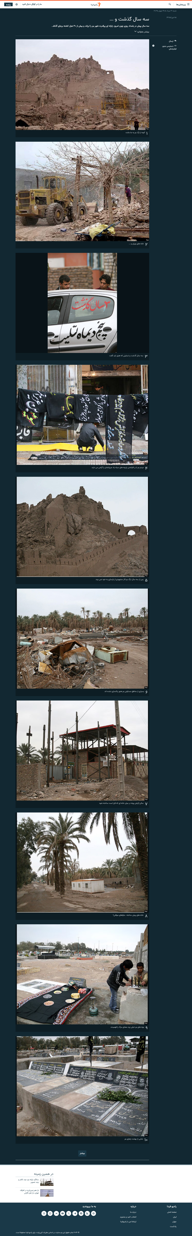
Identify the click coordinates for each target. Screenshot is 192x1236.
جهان (174, 1221)
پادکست (173, 1226)
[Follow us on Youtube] (62, 1213)
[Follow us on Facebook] (81, 1213)
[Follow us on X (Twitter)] (68, 1213)
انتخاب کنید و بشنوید (128, 1217)
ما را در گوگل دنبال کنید (32, 4)
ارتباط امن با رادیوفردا (128, 1221)
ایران (174, 1217)
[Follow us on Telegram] (74, 1213)
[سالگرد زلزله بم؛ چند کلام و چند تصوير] (47, 1182)
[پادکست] (17, 5)
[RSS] (87, 1213)
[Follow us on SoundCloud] (56, 1213)
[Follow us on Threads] (43, 1213)
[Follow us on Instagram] (50, 1213)
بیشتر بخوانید (142, 32)
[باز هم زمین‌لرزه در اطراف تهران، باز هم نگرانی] (47, 1193)
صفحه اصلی (171, 1212)
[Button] (172, 41)
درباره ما (133, 1212)
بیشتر (82, 1153)
